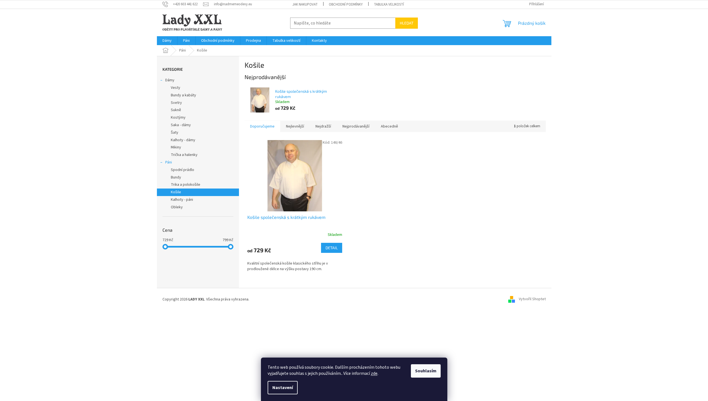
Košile (176, 192)
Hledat (406, 23)
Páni (168, 162)
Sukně (176, 110)
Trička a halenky (184, 155)
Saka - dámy (181, 125)
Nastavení (282, 388)
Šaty (174, 132)
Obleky (177, 207)
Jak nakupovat (305, 4)
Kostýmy (178, 117)
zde (374, 373)
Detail (331, 247)
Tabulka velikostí (389, 4)
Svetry (176, 103)
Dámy (169, 80)
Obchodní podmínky (346, 4)
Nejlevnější (295, 126)
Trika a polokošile (185, 184)
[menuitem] (167, 40)
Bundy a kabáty (183, 95)
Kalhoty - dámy (183, 140)
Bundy (176, 177)
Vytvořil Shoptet (532, 299)
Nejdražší (323, 126)
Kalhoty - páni (182, 199)
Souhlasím (425, 371)
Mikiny (176, 147)
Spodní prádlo (182, 170)
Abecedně (389, 126)
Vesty (175, 88)
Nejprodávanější (355, 126)
